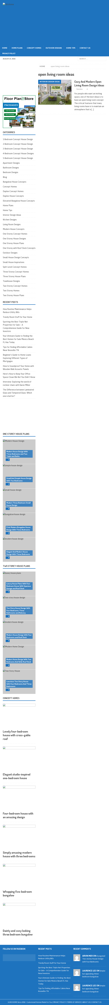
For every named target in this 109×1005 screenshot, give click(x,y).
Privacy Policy (8, 54)
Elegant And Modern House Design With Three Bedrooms (18, 553)
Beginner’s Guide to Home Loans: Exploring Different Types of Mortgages (17, 358)
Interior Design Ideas (12, 215)
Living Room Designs (12, 224)
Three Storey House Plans (14, 276)
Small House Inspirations (13, 262)
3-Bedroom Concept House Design (18, 149)
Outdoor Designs (54, 48)
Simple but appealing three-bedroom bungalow (93, 974)
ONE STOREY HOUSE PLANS (16, 433)
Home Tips (70, 48)
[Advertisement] (73, 22)
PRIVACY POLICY (59, 1002)
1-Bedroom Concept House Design (18, 139)
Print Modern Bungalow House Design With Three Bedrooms (18, 528)
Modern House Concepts (13, 229)
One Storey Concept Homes (15, 234)
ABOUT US (86, 1002)
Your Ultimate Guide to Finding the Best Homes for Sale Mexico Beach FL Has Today (18, 339)
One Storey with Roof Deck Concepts (19, 248)
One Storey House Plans (13, 243)
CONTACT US (96, 1002)
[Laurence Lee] (76, 974)
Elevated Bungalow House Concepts (19, 201)
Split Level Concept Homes (15, 267)
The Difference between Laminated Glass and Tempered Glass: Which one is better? (18, 393)
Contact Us (85, 48)
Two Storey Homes (11, 290)
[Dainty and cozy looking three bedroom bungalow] (19, 915)
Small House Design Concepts (16, 257)
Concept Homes (34, 48)
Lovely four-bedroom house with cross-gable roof (16, 735)
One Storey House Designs (14, 238)
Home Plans (17, 48)
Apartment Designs (11, 163)
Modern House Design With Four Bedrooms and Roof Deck (19, 636)
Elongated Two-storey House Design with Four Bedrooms (93, 959)
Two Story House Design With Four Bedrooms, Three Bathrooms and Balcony (18, 610)
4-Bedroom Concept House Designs (18, 153)
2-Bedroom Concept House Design (18, 144)
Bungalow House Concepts (14, 182)
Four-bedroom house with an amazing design (18, 815)
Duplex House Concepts (13, 196)
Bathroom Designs (11, 168)
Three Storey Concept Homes (16, 272)
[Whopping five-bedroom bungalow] (19, 876)
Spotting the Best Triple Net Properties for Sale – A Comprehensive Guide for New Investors (54, 970)
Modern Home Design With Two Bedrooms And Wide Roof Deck (18, 660)
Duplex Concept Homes (13, 191)
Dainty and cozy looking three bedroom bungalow (18, 932)
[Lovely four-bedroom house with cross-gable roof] (19, 716)
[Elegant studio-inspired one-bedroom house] (19, 758)
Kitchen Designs (10, 220)
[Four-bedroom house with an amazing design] (19, 798)
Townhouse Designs (11, 281)
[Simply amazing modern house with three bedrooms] (19, 837)
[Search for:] (92, 59)
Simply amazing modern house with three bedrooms (19, 854)
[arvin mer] (76, 959)
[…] (92, 109)
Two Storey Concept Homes (15, 286)
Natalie (79, 89)
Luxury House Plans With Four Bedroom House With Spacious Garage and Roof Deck (18, 586)
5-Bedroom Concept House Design (18, 158)
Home (4, 48)
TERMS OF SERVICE (74, 1002)
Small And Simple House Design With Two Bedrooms (19, 479)
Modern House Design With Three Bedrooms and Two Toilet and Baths (17, 453)
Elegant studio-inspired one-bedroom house (16, 776)
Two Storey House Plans (13, 295)
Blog (5, 177)
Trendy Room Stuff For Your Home (17, 317)
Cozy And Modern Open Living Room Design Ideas (89, 83)
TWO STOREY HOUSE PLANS (16, 566)
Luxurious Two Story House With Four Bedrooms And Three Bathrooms (19, 683)
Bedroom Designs (10, 172)
